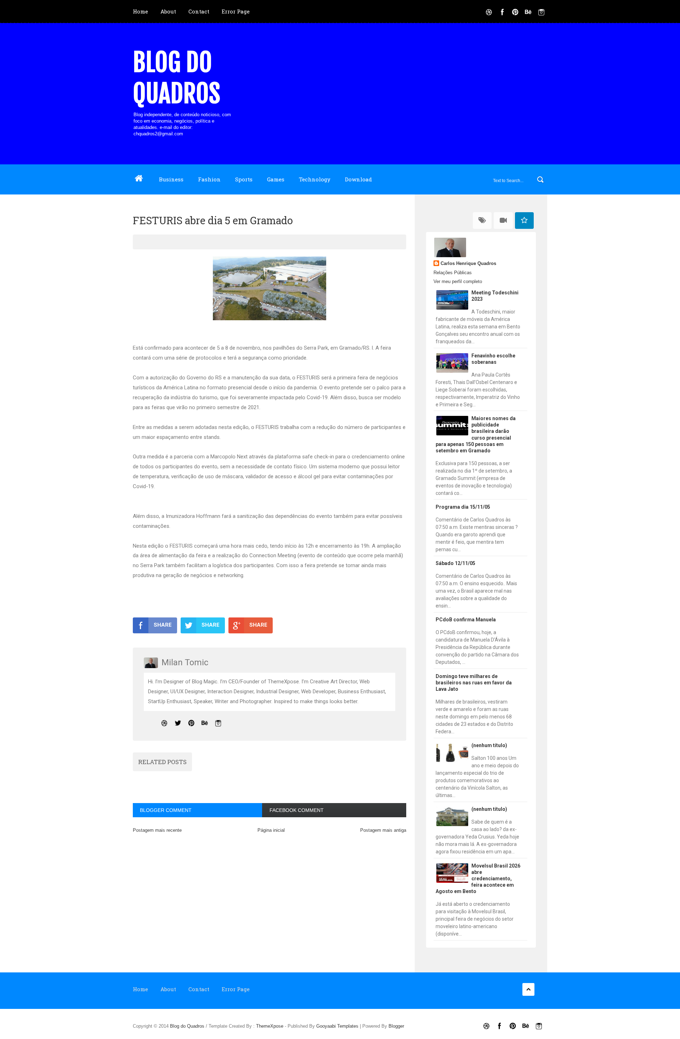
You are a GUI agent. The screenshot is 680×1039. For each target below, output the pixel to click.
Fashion (209, 179)
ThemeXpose (269, 1026)
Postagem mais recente (157, 830)
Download (358, 179)
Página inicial (271, 830)
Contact (198, 11)
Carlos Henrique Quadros (468, 263)
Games (275, 179)
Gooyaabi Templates (337, 1026)
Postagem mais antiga (383, 830)
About (168, 11)
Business (171, 179)
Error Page (236, 11)
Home (140, 11)
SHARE (163, 625)
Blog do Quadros (176, 78)
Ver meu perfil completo (458, 281)
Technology (314, 179)
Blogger (396, 1026)
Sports (244, 179)
